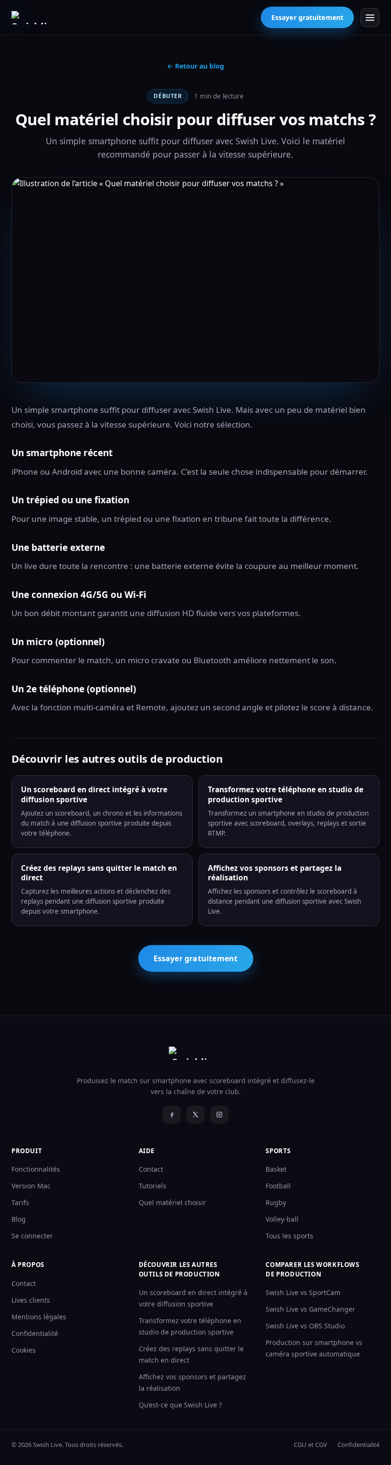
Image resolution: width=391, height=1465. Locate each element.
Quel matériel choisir (172, 1202)
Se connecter (32, 1235)
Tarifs (20, 1202)
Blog (18, 1219)
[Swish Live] (38, 17)
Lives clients (30, 1300)
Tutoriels (152, 1185)
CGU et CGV (310, 1444)
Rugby (276, 1202)
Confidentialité (34, 1333)
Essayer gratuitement (307, 17)
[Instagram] (219, 1115)
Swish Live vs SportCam (303, 1292)
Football (278, 1185)
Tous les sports (289, 1235)
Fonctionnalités (35, 1169)
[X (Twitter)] (195, 1115)
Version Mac (31, 1185)
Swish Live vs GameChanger (310, 1309)
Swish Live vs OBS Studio (305, 1325)
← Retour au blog (195, 65)
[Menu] (370, 17)
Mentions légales (38, 1316)
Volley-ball (282, 1219)
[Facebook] (172, 1115)
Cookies (23, 1350)
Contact (151, 1169)
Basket (276, 1169)
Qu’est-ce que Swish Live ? (180, 1404)
